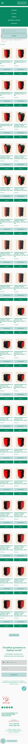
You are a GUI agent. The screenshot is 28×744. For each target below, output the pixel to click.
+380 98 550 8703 (6, 715)
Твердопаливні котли (17, 39)
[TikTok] (12, 707)
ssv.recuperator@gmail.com (9, 713)
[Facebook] (2, 707)
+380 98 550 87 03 (22, 4)
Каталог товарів (9, 39)
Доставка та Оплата (14, 20)
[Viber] (9, 707)
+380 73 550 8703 (6, 714)
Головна (14, 10)
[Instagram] (5, 707)
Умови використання (14, 729)
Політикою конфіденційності (10, 682)
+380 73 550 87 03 (22, 2)
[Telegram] (7, 707)
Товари (14, 17)
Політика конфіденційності (14, 730)
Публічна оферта (14, 732)
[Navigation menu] (2, 3)
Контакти (14, 23)
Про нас (14, 13)
